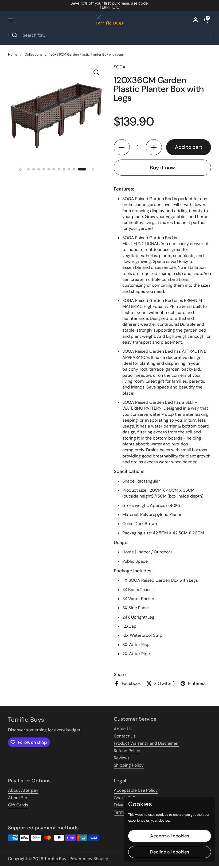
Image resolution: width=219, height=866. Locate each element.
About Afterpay (23, 790)
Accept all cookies (169, 836)
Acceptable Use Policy (136, 790)
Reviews (122, 758)
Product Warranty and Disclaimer (146, 743)
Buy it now (162, 167)
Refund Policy (127, 751)
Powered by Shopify (88, 858)
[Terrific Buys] (110, 20)
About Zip (17, 798)
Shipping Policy (129, 765)
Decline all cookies (169, 852)
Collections (33, 54)
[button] (205, 20)
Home (12, 54)
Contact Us (124, 736)
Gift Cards (18, 805)
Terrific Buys (56, 858)
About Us (123, 729)
